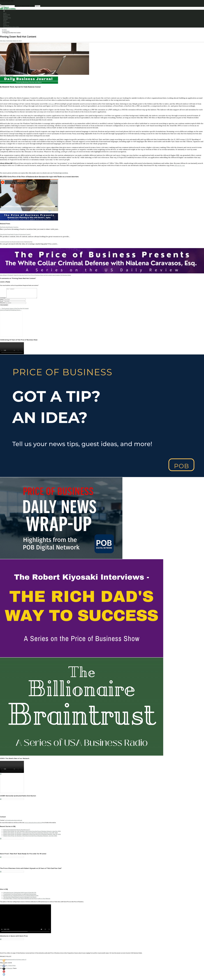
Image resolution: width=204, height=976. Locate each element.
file (18, 275)
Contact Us (6, 25)
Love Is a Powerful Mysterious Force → (10, 310)
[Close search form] (0, 4)
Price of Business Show (37, 275)
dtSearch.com (179, 165)
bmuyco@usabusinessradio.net (33, 822)
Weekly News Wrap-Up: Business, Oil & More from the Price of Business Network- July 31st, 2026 (30, 835)
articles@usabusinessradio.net (13, 820)
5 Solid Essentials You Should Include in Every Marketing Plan (16, 241)
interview (21, 275)
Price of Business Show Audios (11, 27)
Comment (3, 297)
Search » (37, 6)
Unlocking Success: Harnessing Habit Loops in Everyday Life (19, 892)
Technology (6, 22)
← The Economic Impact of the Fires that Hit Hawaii (14, 308)
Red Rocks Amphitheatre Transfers (9, 227)
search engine (56, 275)
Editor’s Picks (6, 14)
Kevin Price (27, 275)
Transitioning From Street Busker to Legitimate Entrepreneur (19, 894)
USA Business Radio (65, 275)
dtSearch (51, 104)
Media (4, 20)
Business (5, 16)
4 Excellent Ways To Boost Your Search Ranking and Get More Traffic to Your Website (26, 898)
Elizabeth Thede (12, 275)
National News (7, 17)
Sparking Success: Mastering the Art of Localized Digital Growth (20, 895)
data (1, 275)
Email (2, 301)
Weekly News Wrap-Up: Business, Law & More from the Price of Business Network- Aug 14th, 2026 (30, 832)
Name (2, 299)
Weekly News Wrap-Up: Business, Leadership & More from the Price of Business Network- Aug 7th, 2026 (32, 834)
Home (4, 13)
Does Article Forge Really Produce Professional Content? (15, 234)
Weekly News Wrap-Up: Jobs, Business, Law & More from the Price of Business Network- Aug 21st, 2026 (32, 831)
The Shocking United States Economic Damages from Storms (19, 897)
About (4, 23)
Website (2, 302)
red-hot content (48, 275)
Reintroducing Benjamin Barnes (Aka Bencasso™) (16, 829)
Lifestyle (5, 19)
